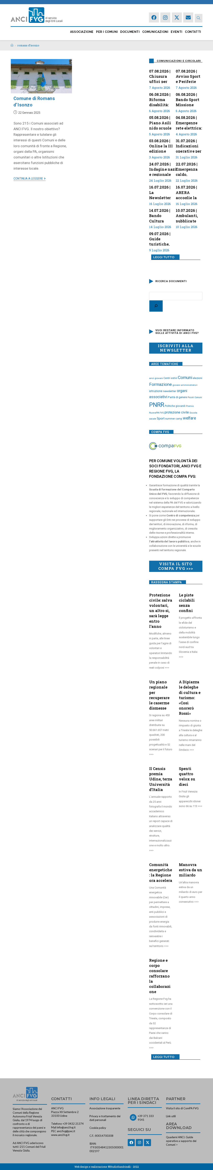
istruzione (155, 391)
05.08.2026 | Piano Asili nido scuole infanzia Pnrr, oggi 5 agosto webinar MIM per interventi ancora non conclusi (162, 122)
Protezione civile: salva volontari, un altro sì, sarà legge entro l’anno (160, 610)
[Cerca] (156, 306)
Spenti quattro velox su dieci (187, 776)
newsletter (169, 391)
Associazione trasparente (104, 1108)
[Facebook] (154, 17)
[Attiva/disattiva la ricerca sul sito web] (198, 18)
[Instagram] (165, 17)
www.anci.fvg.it (60, 1135)
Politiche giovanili (175, 406)
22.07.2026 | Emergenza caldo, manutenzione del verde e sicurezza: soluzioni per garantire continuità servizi (190, 169)
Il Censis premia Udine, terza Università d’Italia (160, 779)
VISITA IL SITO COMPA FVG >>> (175, 566)
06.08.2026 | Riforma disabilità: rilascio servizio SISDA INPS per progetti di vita (160, 99)
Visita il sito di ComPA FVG (182, 1108)
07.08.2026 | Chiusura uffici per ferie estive (160, 76)
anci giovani (156, 378)
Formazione (160, 384)
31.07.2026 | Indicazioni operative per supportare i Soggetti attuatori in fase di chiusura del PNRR (189, 145)
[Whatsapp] (133, 1117)
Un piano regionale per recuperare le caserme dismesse (159, 695)
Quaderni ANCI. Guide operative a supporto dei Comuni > (181, 1140)
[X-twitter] (177, 17)
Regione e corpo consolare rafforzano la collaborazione (160, 976)
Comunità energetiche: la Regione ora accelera (160, 872)
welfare (189, 418)
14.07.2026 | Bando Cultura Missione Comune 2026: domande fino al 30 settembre (159, 215)
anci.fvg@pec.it (66, 1131)
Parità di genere (177, 397)
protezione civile (177, 412)
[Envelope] (188, 17)
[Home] (12, 45)
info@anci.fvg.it (66, 1127)
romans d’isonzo (28, 45)
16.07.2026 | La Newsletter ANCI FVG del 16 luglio (162, 192)
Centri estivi (170, 378)
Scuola (193, 412)
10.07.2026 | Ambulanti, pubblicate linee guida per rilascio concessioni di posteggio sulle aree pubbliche (187, 215)
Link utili (171, 1116)
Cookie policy (97, 1127)
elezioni (197, 378)
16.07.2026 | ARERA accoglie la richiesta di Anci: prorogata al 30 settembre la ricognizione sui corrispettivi (188, 192)
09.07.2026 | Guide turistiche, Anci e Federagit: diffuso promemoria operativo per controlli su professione (162, 238)
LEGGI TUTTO (163, 257)
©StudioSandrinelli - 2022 (123, 1166)
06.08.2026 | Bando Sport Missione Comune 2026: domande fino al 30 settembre (187, 99)
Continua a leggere (30, 178)
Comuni (185, 377)
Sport (161, 418)
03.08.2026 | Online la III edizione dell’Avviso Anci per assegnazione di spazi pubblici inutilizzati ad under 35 (162, 145)
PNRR (156, 404)
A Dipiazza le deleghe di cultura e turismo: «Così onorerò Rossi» (190, 697)
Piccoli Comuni (195, 397)
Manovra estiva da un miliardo (190, 870)
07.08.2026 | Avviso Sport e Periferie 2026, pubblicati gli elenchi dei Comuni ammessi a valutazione (189, 76)
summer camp (173, 418)
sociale (152, 418)
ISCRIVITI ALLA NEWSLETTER (175, 348)
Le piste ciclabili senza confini (187, 602)
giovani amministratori (184, 385)
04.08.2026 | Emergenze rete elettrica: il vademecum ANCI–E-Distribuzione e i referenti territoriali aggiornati (189, 122)
